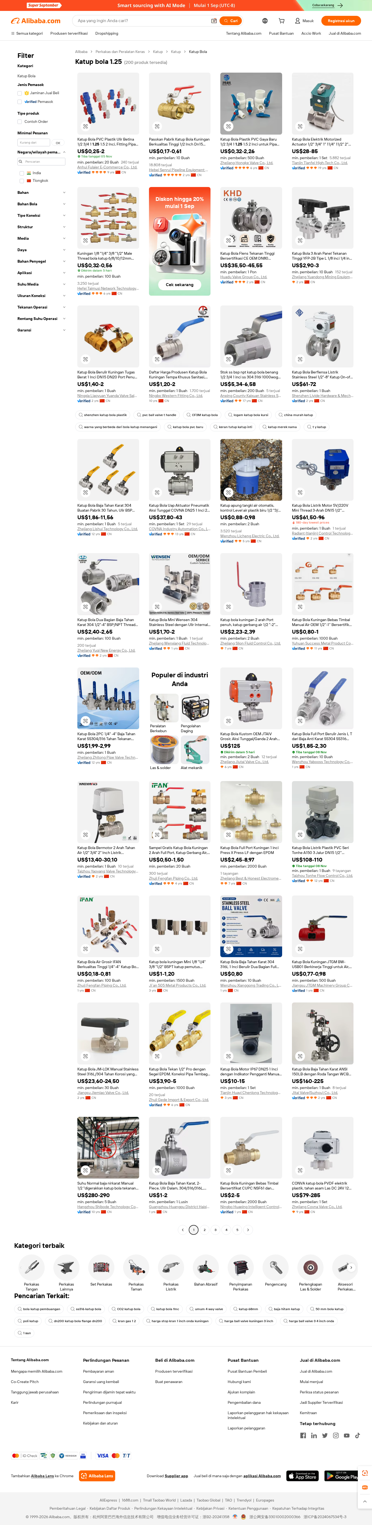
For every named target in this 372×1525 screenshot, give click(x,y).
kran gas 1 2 (127, 1321)
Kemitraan (308, 1413)
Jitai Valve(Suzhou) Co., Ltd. (315, 1092)
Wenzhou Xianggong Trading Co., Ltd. (251, 985)
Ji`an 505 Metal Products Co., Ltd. (177, 985)
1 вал (27, 1333)
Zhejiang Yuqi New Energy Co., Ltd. (106, 650)
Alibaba (81, 51)
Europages (265, 1500)
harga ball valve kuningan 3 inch (248, 1321)
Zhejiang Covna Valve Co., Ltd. (317, 1206)
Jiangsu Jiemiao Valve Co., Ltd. (103, 1092)
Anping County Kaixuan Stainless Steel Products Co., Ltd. (251, 395)
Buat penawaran (168, 1381)
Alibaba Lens (42, 1476)
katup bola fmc (167, 1309)
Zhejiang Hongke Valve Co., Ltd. (246, 163)
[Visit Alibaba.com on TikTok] (357, 1435)
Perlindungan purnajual (102, 1402)
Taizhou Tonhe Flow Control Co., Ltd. (322, 875)
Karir (15, 1402)
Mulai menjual (311, 1381)
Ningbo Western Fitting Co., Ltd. (176, 395)
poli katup (30, 1321)
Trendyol (244, 1500)
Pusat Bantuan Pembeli (247, 1371)
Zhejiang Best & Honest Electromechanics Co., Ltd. (251, 878)
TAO (228, 1500)
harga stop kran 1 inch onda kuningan (180, 1321)
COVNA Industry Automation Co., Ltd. (180, 529)
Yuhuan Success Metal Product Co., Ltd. (323, 643)
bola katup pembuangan (41, 1309)
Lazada (186, 1500)
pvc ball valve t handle (159, 415)
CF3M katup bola (205, 415)
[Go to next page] (248, 1230)
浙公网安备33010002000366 (274, 1517)
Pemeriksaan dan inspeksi (105, 1413)
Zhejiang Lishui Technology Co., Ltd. (107, 529)
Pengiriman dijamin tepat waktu (109, 1392)
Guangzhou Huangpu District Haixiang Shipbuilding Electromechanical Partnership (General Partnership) (180, 1206)
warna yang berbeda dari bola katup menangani (120, 427)
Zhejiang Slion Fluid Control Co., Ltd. (250, 643)
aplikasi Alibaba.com (262, 1476)
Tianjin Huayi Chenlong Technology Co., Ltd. (251, 1092)
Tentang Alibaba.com (30, 1360)
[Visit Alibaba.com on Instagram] (336, 1435)
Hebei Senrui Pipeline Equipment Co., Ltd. (180, 170)
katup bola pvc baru (188, 427)
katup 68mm (248, 1309)
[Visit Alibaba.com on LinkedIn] (314, 1435)
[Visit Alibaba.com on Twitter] (325, 1435)
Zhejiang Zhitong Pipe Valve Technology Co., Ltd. (108, 757)
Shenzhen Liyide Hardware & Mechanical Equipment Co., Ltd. (323, 395)
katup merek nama (282, 427)
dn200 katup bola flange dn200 (78, 1321)
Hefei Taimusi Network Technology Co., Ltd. (108, 288)
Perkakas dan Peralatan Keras (120, 51)
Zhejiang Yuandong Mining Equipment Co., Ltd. (323, 277)
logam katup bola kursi (251, 415)
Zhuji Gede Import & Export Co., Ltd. (179, 1099)
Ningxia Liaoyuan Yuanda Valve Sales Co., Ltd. (108, 395)
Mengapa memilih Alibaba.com (36, 1371)
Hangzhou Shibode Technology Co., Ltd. (108, 1206)
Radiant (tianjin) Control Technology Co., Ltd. (323, 533)
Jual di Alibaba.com (316, 1371)
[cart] (283, 21)
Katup (158, 51)
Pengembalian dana (244, 1402)
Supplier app (176, 1476)
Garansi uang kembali (101, 1381)
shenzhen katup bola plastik (105, 415)
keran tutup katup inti (235, 427)
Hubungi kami (239, 1381)
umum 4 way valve (209, 1309)
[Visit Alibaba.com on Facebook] (303, 1435)
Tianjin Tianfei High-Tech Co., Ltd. (320, 163)
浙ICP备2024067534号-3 (325, 1517)
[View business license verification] (235, 1517)
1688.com (130, 1500)
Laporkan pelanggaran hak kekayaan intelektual (258, 1415)
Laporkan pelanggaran (246, 1428)
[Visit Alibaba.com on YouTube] (346, 1435)
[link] (365, 1473)
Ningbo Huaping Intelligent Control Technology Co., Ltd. (251, 1206)
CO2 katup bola (129, 1309)
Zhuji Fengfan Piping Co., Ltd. (173, 878)
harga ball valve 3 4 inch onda (311, 1321)
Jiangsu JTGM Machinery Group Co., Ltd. (323, 985)
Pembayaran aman (98, 1371)
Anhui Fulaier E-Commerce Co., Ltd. (107, 167)
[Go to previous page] (183, 1230)
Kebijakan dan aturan (100, 1423)
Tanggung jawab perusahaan (35, 1392)
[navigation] (41, 641)
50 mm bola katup (329, 1309)
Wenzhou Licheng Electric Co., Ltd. (249, 536)
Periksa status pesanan (319, 1392)
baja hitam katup (287, 1309)
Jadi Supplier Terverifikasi (321, 1402)
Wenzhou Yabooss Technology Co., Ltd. (323, 761)
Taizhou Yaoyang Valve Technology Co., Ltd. (108, 871)
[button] (214, 20)
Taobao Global (208, 1500)
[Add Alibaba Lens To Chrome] (97, 1475)
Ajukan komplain (241, 1392)
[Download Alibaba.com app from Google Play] (342, 1475)
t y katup (319, 427)
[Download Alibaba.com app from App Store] (302, 1475)
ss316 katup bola (88, 1309)
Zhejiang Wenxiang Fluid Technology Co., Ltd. (180, 643)
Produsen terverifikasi (174, 1371)
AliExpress (108, 1500)
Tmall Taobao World (159, 1500)
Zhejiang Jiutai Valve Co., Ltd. (244, 761)
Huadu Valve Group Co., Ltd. (243, 277)
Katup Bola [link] (198, 51)
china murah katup (298, 415)
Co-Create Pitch (25, 1381)
